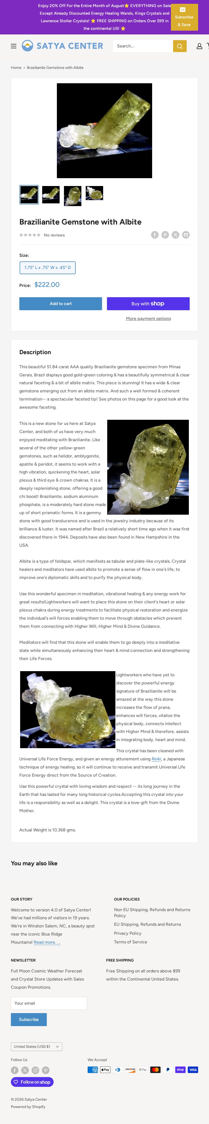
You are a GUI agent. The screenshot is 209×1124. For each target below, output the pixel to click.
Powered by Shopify (28, 1106)
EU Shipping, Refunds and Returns (147, 924)
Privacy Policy (128, 933)
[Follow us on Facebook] (15, 1070)
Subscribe (29, 1019)
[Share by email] (186, 234)
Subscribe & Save (184, 21)
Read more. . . (47, 942)
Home (16, 67)
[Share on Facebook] (155, 234)
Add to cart (61, 303)
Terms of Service (130, 941)
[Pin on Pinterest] (165, 234)
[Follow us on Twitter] (25, 1070)
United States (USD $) (32, 1046)
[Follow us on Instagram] (35, 1070)
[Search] (180, 46)
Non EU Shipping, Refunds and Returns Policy (152, 912)
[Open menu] (13, 46)
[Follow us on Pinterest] (46, 1070)
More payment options (148, 318)
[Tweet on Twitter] (175, 234)
